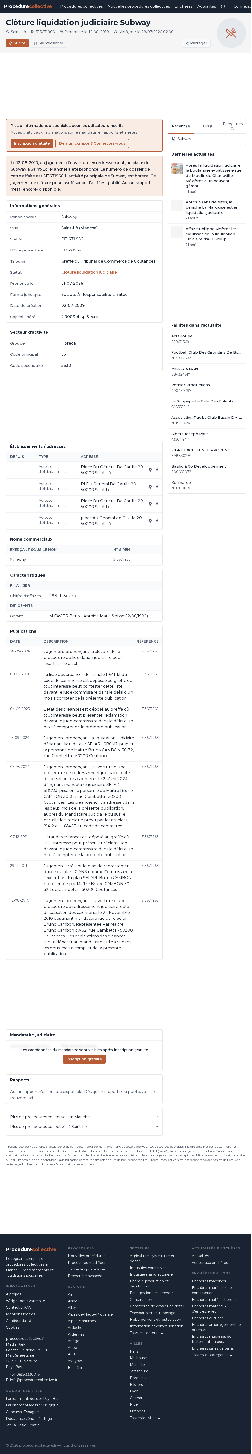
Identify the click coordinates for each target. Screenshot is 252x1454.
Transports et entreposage (152, 1313)
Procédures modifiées (87, 1262)
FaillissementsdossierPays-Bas (32, 1398)
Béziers (136, 1384)
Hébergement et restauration (155, 1319)
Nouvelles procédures (86, 1256)
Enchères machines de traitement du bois (211, 1339)
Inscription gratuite (32, 143)
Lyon (134, 1391)
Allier (72, 1307)
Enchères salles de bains (213, 1348)
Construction (141, 1299)
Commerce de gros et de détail (157, 1306)
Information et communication (156, 1326)
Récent (181, 126)
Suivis (207, 126)
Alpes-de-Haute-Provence (90, 1314)
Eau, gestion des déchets (151, 1293)
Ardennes (76, 1334)
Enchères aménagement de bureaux (216, 1327)
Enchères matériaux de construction (212, 1290)
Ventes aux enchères (210, 1262)
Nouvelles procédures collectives (139, 6)
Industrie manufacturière (151, 1274)
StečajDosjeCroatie (23, 1425)
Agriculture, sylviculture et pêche (152, 1258)
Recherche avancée (85, 1276)
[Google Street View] (157, 470)
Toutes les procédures (87, 1269)
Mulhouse (138, 1358)
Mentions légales (20, 1314)
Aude (72, 1354)
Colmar (136, 1398)
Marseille (137, 1364)
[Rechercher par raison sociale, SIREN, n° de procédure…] (223, 6)
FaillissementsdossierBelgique (32, 1405)
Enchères (183, 6)
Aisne (72, 1301)
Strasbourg (139, 1371)
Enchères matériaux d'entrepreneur (209, 1309)
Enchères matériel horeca (214, 1299)
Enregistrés (233, 126)
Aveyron (75, 1361)
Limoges (137, 1411)
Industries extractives (148, 1268)
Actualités (206, 6)
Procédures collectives (81, 6)
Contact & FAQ (19, 1307)
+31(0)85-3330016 (25, 1374)
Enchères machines (209, 1281)
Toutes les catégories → (212, 1355)
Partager (198, 43)
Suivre (20, 43)
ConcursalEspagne (22, 1412)
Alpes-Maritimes (82, 1321)
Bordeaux (138, 1378)
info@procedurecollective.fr (33, 1380)
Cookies (12, 1327)
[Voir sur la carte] (150, 470)
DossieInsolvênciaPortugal (29, 1418)
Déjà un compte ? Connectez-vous (92, 143)
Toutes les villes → (145, 1418)
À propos (13, 1294)
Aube (72, 1347)
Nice (134, 1404)
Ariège (73, 1341)
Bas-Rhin (75, 1367)
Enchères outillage (208, 1318)
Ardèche (75, 1327)
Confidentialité (18, 1321)
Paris (134, 1351)
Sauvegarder (51, 43)
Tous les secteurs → (147, 1333)
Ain (70, 1294)
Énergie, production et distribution (149, 1283)
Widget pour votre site (25, 1301)
